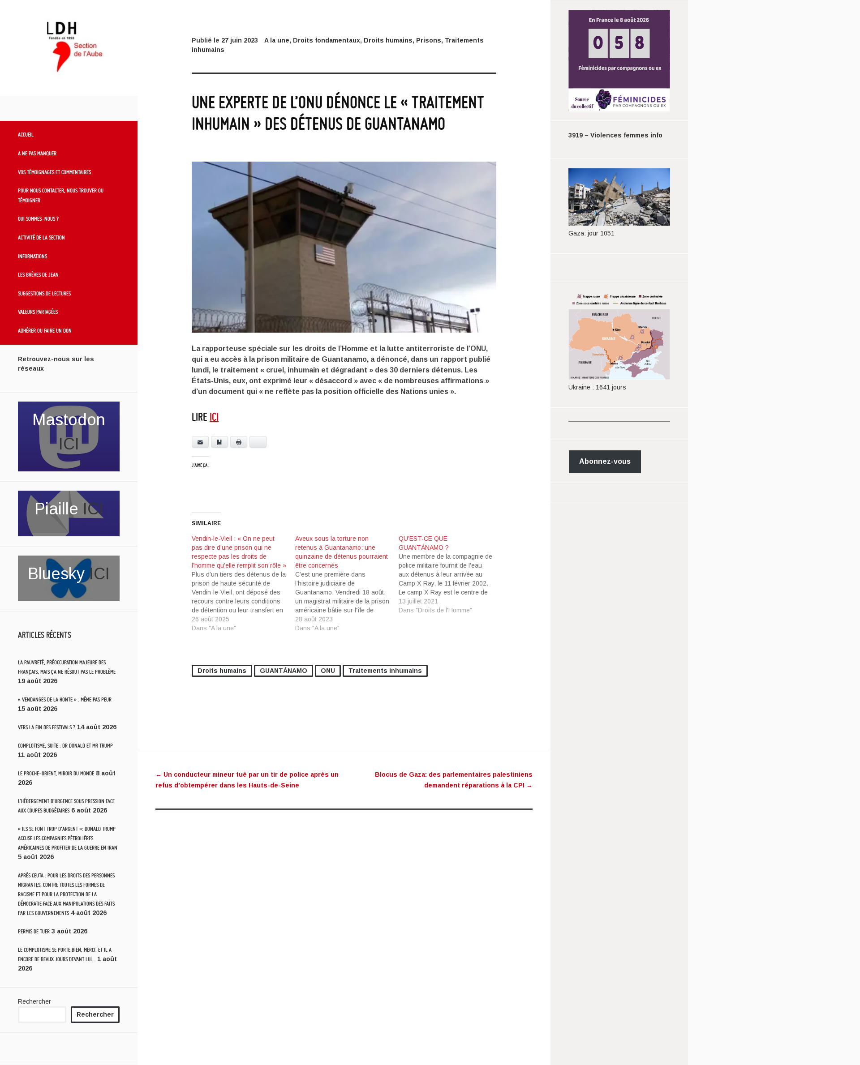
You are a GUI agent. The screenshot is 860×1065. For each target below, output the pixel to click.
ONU (328, 670)
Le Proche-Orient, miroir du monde (56, 773)
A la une (276, 40)
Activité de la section (41, 237)
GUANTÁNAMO (283, 670)
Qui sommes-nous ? (38, 218)
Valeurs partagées (38, 311)
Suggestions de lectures (44, 293)
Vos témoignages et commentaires (54, 171)
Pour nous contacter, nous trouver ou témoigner (60, 195)
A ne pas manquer (37, 153)
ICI (69, 444)
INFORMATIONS (32, 256)
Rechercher (34, 1001)
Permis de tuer (34, 931)
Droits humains (388, 40)
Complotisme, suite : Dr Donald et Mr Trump (65, 745)
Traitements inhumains (385, 670)
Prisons (428, 40)
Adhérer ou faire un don (45, 330)
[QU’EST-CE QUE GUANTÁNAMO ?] (450, 574)
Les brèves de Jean (38, 274)
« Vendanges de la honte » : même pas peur (65, 699)
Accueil (26, 134)
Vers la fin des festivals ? (46, 727)
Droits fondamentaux (326, 40)
